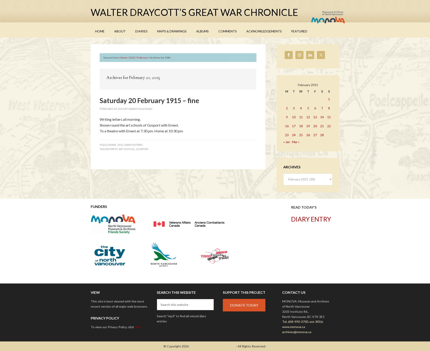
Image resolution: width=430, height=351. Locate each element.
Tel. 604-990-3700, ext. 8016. (302, 322)
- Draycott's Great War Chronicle (212, 346)
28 (322, 135)
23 (287, 135)
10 (294, 117)
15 (329, 117)
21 (322, 126)
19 (308, 126)
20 (315, 126)
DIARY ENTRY (311, 219)
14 (322, 117)
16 (287, 126)
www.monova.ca (293, 327)
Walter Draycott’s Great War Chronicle (194, 12)
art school (127, 149)
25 (301, 135)
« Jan (286, 142)
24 (294, 135)
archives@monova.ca (296, 332)
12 (308, 117)
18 (301, 126)
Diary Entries (134, 144)
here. (138, 327)
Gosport (142, 149)
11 (301, 117)
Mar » (295, 142)
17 (294, 126)
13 (315, 117)
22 (329, 126)
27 (315, 135)
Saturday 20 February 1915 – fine (149, 100)
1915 (120, 144)
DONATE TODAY (244, 305)
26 (308, 135)
